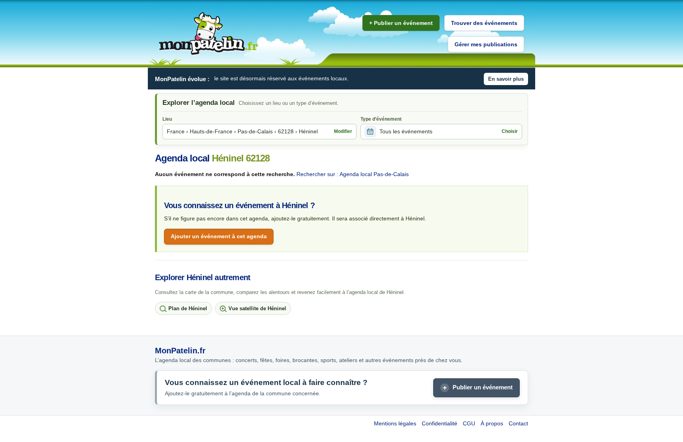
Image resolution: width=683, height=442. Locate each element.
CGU (469, 423)
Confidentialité (439, 423)
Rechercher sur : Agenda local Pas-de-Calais (352, 174)
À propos (492, 423)
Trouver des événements (484, 23)
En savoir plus (506, 79)
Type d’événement (381, 119)
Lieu (167, 119)
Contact (518, 423)
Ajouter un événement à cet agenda (219, 236)
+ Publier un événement (401, 23)
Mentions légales (395, 423)
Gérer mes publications (486, 44)
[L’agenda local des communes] (208, 33)
